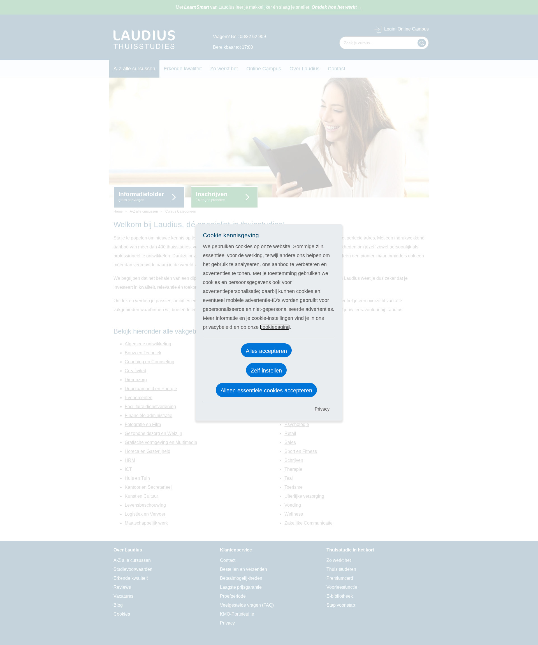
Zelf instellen (266, 370)
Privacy (322, 409)
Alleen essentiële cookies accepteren (266, 390)
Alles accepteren (266, 351)
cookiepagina (275, 327)
